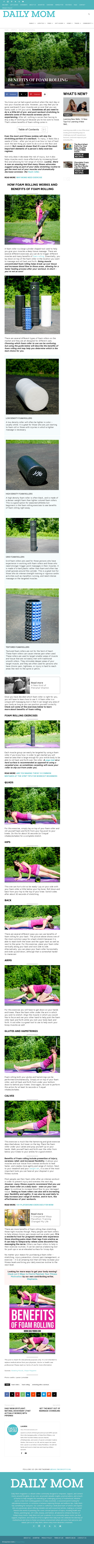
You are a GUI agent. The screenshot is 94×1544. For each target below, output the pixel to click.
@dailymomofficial (60, 1469)
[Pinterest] (11, 1)
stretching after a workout (40, 1384)
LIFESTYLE (40, 23)
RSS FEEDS (68, 5)
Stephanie (32, 1279)
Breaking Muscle (17, 1370)
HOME (69, 23)
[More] (44, 94)
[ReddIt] (33, 1394)
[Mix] (49, 1394)
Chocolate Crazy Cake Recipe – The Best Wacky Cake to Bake (81, 165)
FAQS (75, 5)
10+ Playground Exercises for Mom (34, 1205)
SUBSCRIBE (50, 5)
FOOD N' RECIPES (79, 155)
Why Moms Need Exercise (29, 177)
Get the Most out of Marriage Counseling (49, 1409)
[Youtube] (23, 1)
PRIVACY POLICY (7, 8)
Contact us (82, 1538)
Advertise (36, 1538)
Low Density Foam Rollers (19, 418)
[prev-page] (64, 179)
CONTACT (82, 5)
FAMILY (31, 23)
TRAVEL (76, 23)
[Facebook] (4, 1)
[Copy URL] (54, 1394)
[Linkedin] (28, 1394)
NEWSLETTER (59, 5)
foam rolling (38, 256)
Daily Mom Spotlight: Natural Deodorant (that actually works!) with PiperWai (18, 1412)
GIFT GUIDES (14, 5)
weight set (34, 1168)
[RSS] (15, 1)
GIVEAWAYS (23, 5)
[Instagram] (8, 1)
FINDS (49, 23)
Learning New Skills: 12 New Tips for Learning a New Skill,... (75, 121)
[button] (89, 14)
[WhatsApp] (22, 1394)
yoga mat (49, 760)
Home (7, 30)
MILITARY (5, 5)
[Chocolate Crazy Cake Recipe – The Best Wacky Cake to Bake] (67, 165)
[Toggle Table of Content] (42, 130)
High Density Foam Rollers (19, 494)
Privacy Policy (47, 1538)
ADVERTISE (41, 5)
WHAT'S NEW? (75, 94)
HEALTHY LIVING (26, 75)
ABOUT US (32, 5)
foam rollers (15, 1384)
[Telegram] (43, 1394)
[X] (19, 1)
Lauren (12, 85)
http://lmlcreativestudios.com (29, 1429)
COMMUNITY (87, 23)
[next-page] (68, 179)
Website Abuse (70, 1538)
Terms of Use (58, 1538)
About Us (27, 1538)
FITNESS (18, 75)
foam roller (33, 172)
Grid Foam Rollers (15, 557)
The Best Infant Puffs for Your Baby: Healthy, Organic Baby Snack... (81, 148)
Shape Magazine (30, 1370)
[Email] (38, 1394)
